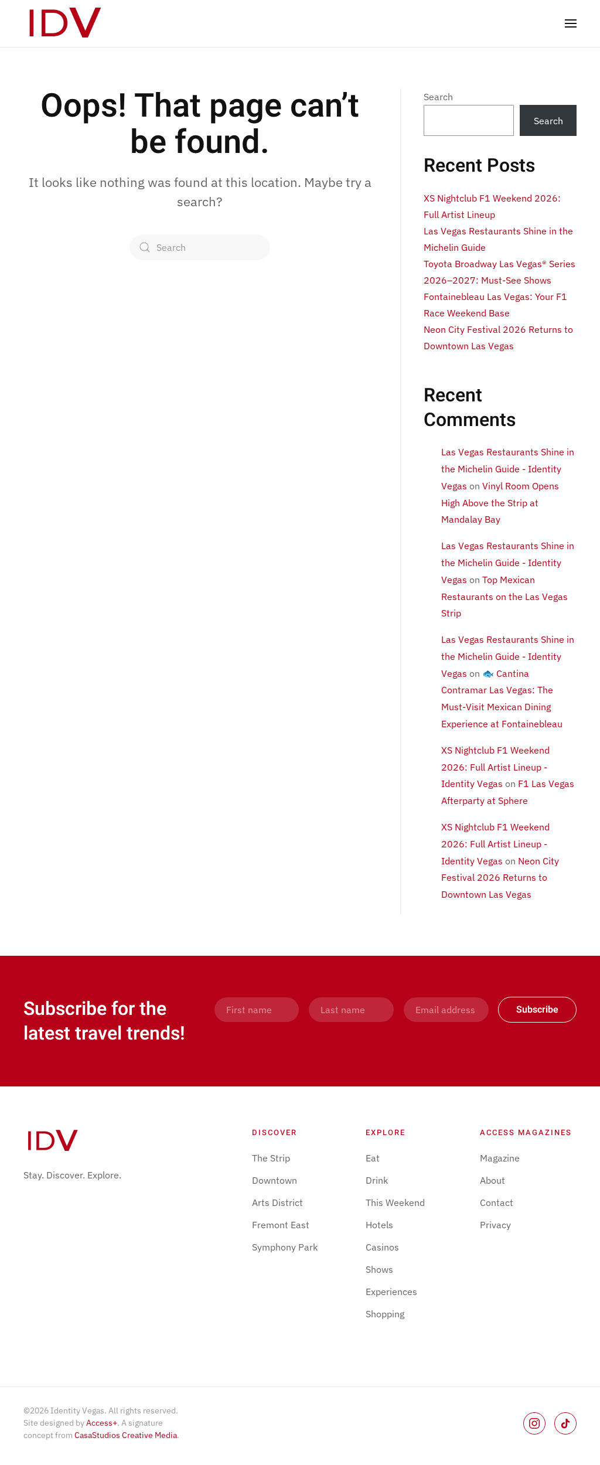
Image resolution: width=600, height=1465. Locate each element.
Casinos (382, 1247)
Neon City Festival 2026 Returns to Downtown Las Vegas (500, 878)
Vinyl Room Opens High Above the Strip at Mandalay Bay (500, 503)
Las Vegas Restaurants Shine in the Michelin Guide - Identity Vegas (507, 469)
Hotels (379, 1225)
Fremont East (280, 1225)
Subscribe (537, 1010)
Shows (379, 1269)
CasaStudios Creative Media (125, 1435)
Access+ (101, 1423)
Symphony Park (285, 1247)
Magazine (500, 1158)
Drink (377, 1180)
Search (438, 97)
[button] (571, 23)
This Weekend (395, 1202)
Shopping (385, 1314)
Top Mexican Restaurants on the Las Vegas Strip (504, 596)
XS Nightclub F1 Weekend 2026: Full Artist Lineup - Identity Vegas (495, 767)
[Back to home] (66, 23)
